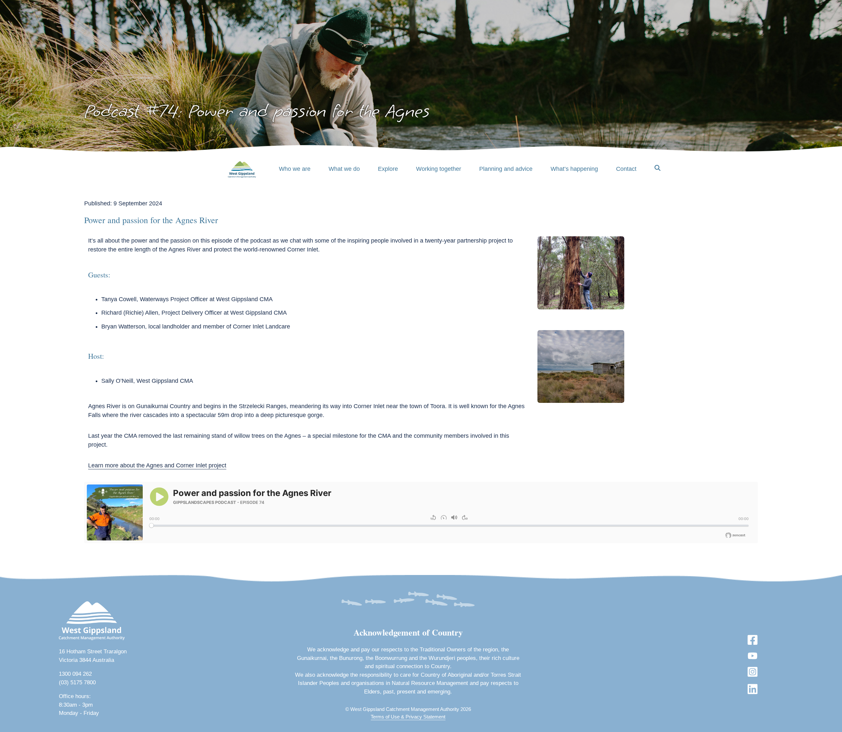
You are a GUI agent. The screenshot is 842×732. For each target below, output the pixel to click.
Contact (626, 169)
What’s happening (574, 169)
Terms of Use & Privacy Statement (408, 716)
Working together (438, 169)
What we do (344, 169)
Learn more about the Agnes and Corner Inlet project (157, 465)
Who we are (294, 169)
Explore (388, 169)
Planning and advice (505, 169)
